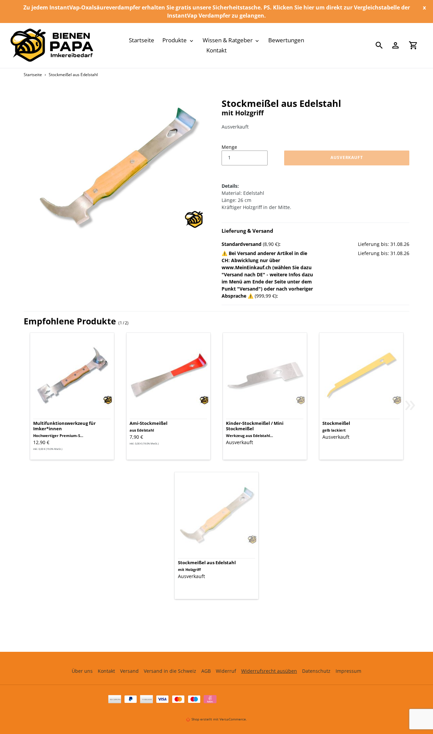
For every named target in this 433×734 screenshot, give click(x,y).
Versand (129, 671)
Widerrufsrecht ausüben (269, 671)
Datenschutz (316, 671)
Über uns (82, 671)
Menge (229, 147)
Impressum (348, 671)
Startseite (33, 74)
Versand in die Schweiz (170, 671)
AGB (206, 671)
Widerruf (226, 671)
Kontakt (106, 671)
